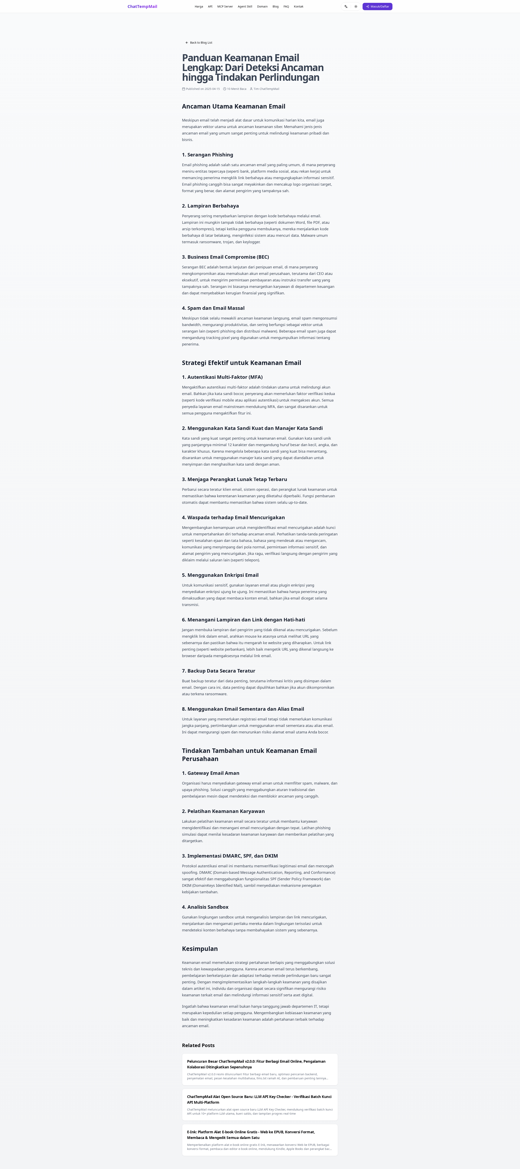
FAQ (286, 6)
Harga (199, 6)
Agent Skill (245, 6)
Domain (262, 6)
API (210, 6)
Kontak (298, 6)
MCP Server (225, 6)
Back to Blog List (201, 42)
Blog (276, 6)
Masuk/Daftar (380, 6)
